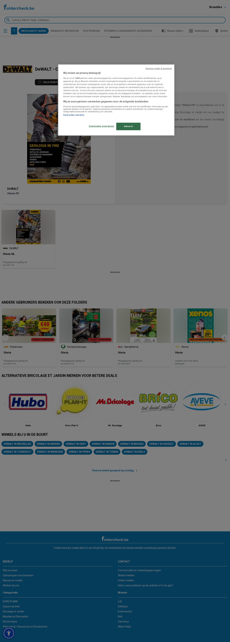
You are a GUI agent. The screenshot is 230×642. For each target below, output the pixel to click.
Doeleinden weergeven (101, 126)
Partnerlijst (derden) (73, 115)
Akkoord (128, 126)
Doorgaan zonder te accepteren (159, 68)
